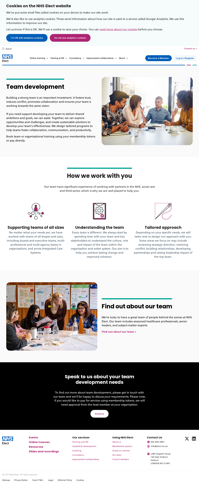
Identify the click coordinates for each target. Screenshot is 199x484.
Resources (36, 447)
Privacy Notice (21, 480)
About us (116, 442)
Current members (120, 459)
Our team (116, 455)
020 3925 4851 (158, 442)
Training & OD (57, 58)
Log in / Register (185, 58)
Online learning (37, 58)
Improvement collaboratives (100, 58)
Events (33, 437)
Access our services (121, 451)
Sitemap (6, 480)
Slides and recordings (44, 451)
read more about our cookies (118, 29)
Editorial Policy (65, 480)
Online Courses (39, 442)
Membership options (122, 446)
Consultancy (75, 58)
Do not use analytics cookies (70, 37)
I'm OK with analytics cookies (27, 37)
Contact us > (190, 49)
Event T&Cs (37, 480)
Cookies (80, 480)
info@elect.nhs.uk (159, 446)
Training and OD (80, 442)
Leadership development (84, 446)
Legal (50, 480)
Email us (99, 413)
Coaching (76, 451)
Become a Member (158, 58)
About (122, 58)
